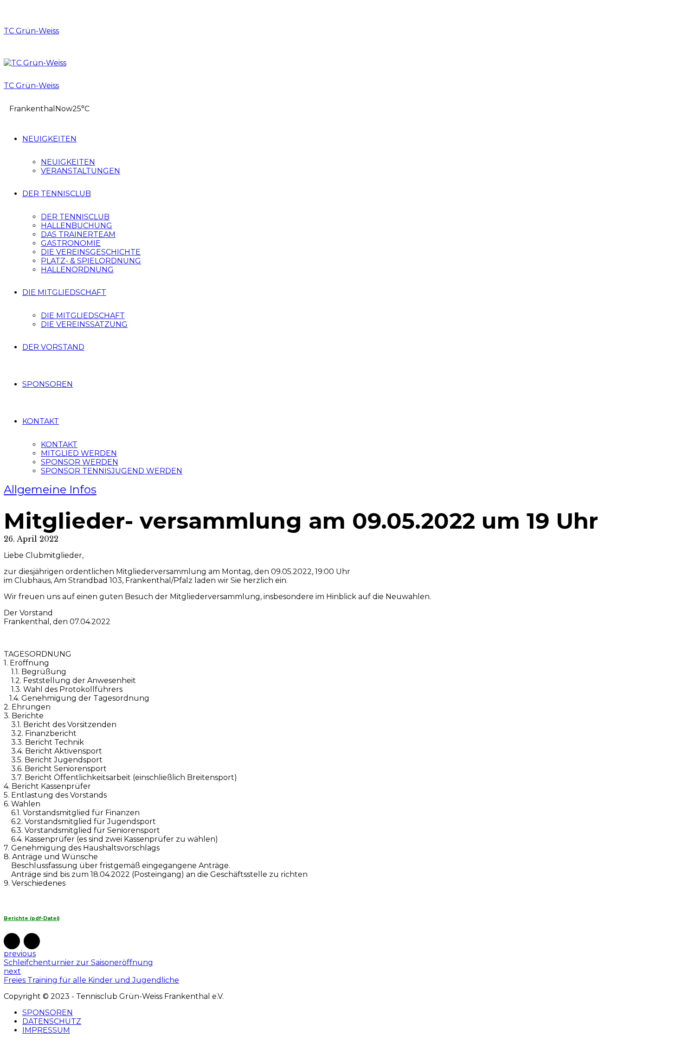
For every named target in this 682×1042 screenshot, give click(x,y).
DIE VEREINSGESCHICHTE (91, 252)
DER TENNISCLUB (56, 193)
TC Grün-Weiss (31, 30)
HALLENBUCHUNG (76, 225)
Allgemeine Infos (50, 489)
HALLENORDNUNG (77, 269)
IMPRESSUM (46, 1030)
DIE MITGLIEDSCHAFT (64, 292)
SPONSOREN (47, 384)
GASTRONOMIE (71, 243)
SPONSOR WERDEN (79, 462)
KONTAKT (40, 421)
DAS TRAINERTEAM (78, 234)
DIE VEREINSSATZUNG (84, 324)
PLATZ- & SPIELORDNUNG (91, 260)
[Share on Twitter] (32, 941)
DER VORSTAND (53, 347)
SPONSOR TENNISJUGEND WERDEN (111, 471)
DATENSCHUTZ (51, 1021)
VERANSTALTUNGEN (80, 170)
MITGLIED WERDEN (79, 453)
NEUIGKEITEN (49, 138)
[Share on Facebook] (12, 941)
